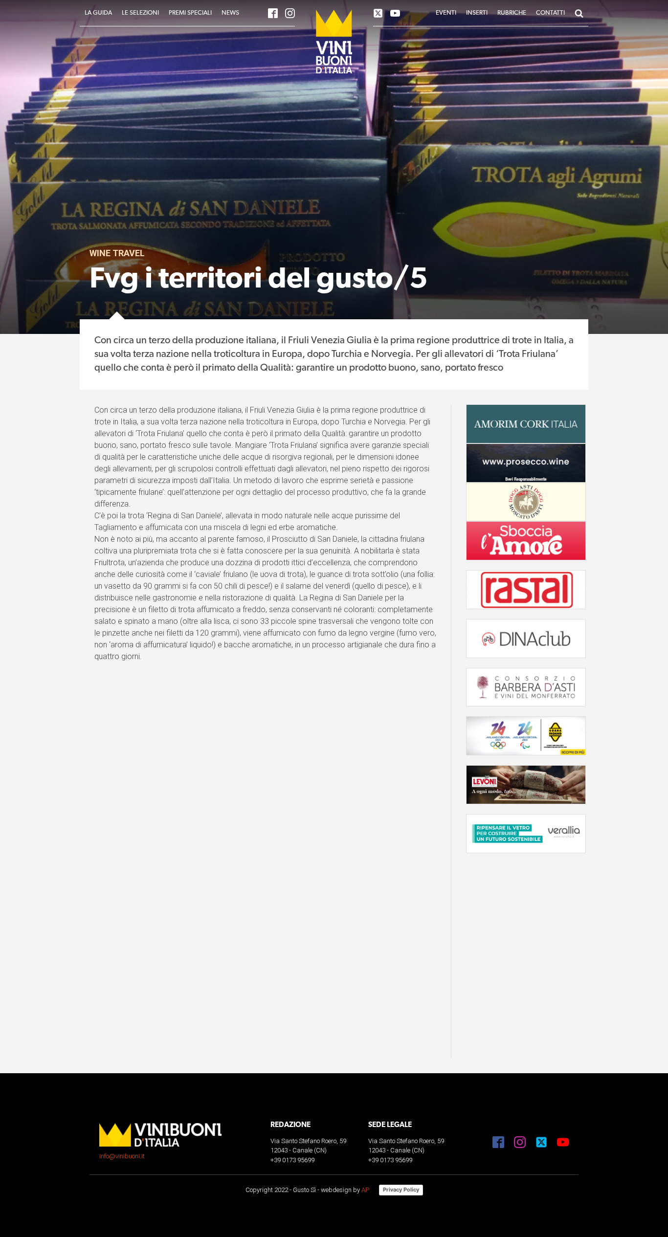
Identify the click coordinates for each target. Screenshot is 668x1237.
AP (365, 1189)
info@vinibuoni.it (122, 1156)
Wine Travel (117, 253)
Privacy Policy (401, 1189)
